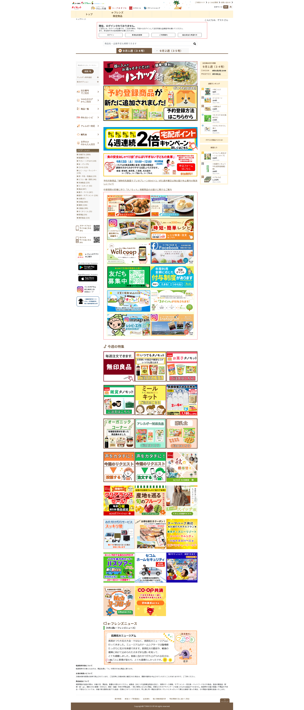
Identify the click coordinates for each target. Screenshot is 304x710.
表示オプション (82, 82)
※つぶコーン (217, 98)
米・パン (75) (84, 164)
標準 (225, 7)
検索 (86, 71)
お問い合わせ (226, 2)
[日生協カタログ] (98, 8)
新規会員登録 (137, 35)
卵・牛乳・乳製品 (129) (87, 176)
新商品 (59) (83, 214)
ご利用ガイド (200, 2)
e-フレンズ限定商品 (117, 14)
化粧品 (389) (83, 208)
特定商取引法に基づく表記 (179, 699)
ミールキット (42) (85, 186)
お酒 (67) (82, 198)
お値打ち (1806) (85, 154)
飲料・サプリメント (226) (88, 195)
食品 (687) (82, 189)
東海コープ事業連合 (132, 699)
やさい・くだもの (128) (87, 161)
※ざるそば (216, 177)
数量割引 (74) (84, 157)
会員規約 (146, 699)
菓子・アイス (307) (86, 192)
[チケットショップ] (152, 8)
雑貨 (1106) (83, 205)
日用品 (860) (83, 202)
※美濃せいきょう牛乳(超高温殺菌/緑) (219, 166)
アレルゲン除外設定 (84, 77)
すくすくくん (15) (85, 211)
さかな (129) (83, 167)
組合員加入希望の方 (189, 35)
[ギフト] (117, 8)
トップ (89, 14)
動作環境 (118, 699)
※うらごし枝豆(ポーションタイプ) (219, 154)
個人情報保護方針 (159, 699)
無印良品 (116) (84, 218)
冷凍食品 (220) (84, 182)
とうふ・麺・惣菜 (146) (87, 179)
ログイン (110, 35)
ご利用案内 (163, 35)
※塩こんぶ (216, 89)
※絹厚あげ (216, 106)
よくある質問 (213, 2)
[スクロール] (135, 8)
